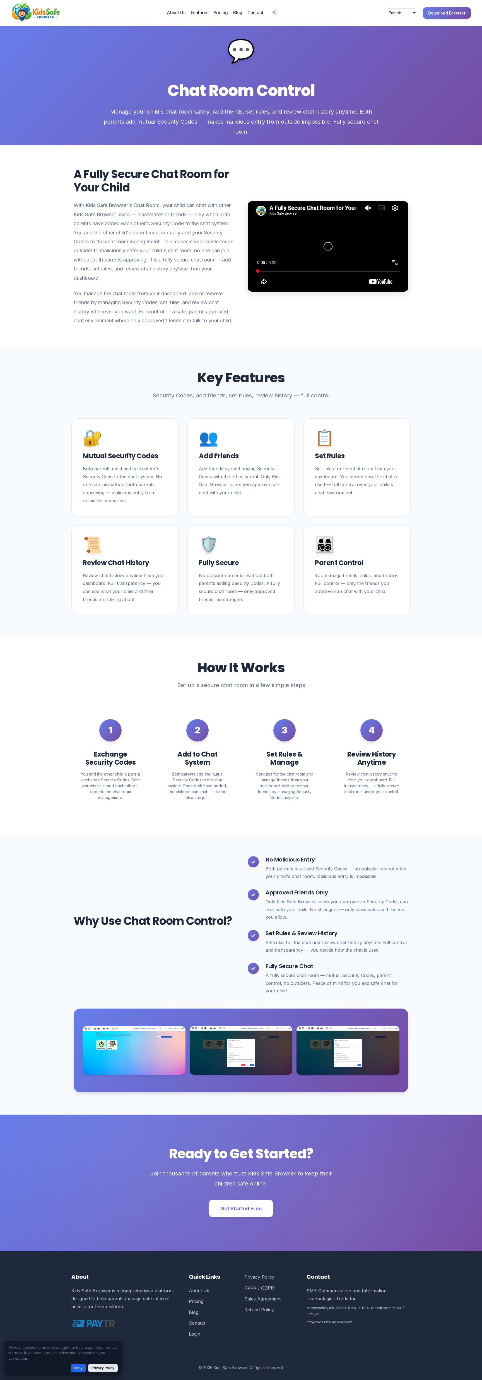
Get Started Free (241, 1208)
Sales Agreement (262, 1299)
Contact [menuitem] (255, 13)
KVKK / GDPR (259, 1288)
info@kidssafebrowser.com (329, 1322)
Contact (197, 1323)
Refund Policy (259, 1309)
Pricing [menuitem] (221, 13)
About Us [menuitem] (176, 13)
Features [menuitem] (199, 13)
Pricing (196, 1301)
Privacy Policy (259, 1277)
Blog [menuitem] (237, 13)
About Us (199, 1290)
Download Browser (447, 13)
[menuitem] (273, 12)
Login (194, 1334)
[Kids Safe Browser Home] (36, 13)
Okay (78, 1368)
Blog (193, 1312)
